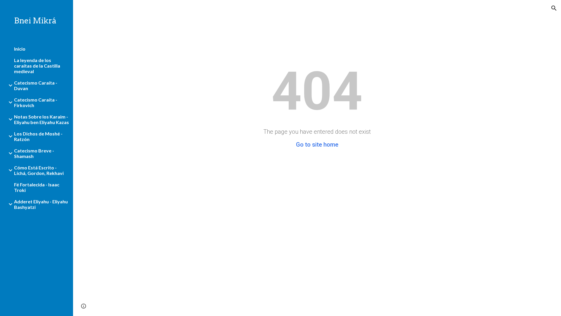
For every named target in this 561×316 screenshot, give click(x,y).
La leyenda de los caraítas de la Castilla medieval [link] (37, 65)
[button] (554, 8)
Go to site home (317, 144)
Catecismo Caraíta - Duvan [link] (35, 85)
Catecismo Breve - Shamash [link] (34, 153)
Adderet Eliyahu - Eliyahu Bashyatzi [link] (41, 204)
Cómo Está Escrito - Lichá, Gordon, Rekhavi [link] (39, 170)
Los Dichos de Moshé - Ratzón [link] (38, 136)
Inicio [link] (19, 48)
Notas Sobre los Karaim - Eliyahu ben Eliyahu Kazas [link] (41, 119)
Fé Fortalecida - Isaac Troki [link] (36, 187)
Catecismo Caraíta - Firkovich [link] (35, 102)
